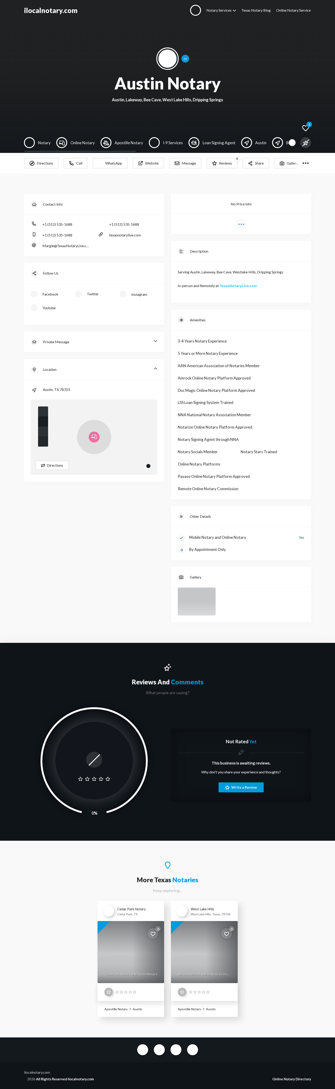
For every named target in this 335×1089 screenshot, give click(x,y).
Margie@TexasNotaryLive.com (66, 245)
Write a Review (244, 787)
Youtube (175, 1049)
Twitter (159, 1049)
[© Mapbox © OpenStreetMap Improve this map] (94, 437)
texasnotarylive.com (125, 235)
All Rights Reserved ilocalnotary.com (65, 1079)
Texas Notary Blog (256, 10)
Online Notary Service (293, 10)
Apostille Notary (116, 1009)
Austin (137, 1009)
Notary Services (219, 10)
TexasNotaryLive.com (238, 285)
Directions (54, 465)
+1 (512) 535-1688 (57, 224)
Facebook (142, 1049)
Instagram (192, 1049)
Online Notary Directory (291, 1079)
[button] (43, 411)
